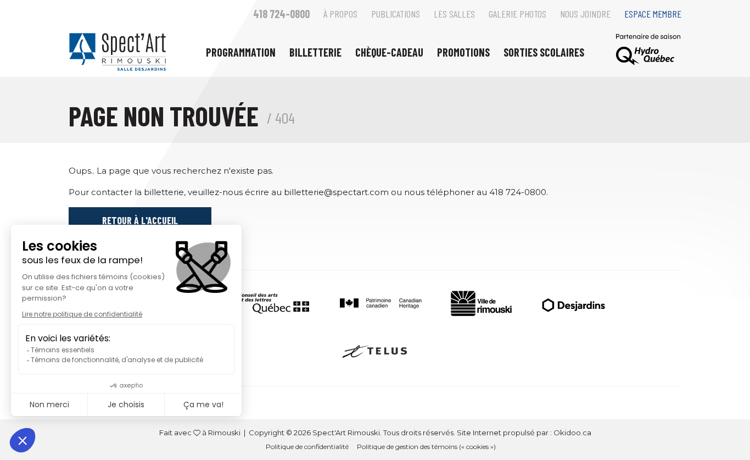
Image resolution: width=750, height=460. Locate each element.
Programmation (241, 52)
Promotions (463, 52)
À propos (340, 14)
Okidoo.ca (572, 432)
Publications (395, 14)
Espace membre (652, 14)
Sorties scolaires (543, 52)
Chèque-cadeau (389, 52)
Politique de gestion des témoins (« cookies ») (426, 446)
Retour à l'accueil (140, 220)
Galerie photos (517, 14)
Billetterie (315, 52)
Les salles (454, 14)
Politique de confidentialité (307, 446)
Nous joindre (585, 14)
